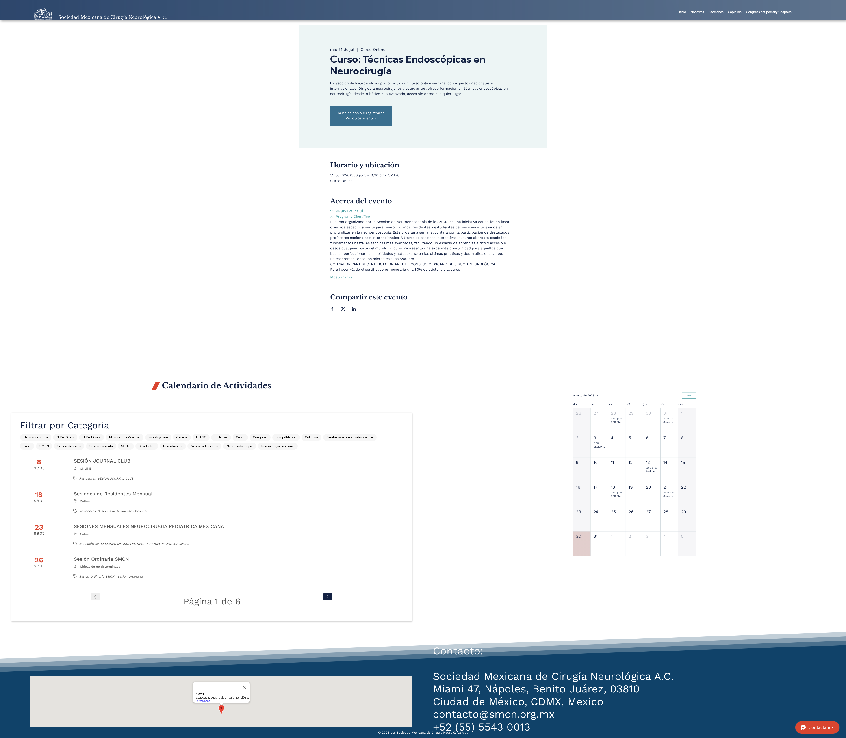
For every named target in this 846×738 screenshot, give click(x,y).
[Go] (327, 596)
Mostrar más (341, 277)
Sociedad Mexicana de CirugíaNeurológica (112, 17)
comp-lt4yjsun (286, 437)
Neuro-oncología (35, 437)
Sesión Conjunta (101, 446)
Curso (240, 437)
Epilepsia (221, 437)
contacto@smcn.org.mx (494, 714)
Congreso (260, 437)
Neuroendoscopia (239, 446)
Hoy (688, 395)
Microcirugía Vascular (124, 437)
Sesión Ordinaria (69, 446)
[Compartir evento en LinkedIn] (354, 309)
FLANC (201, 437)
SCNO (125, 446)
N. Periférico (65, 437)
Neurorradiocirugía (204, 446)
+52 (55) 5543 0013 (481, 727)
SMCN (44, 446)
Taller (27, 446)
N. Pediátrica (91, 437)
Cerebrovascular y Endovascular (349, 437)
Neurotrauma (172, 446)
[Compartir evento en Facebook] (332, 309)
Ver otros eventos (361, 118)
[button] (697, 12)
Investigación (158, 437)
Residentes (147, 446)
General (181, 437)
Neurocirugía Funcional (277, 446)
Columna (311, 437)
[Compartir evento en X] (343, 309)
